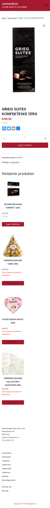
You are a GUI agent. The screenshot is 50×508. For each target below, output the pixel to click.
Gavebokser (7, 453)
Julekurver (6, 472)
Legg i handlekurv (25, 145)
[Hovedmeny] (46, 5)
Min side (5, 491)
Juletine (5, 476)
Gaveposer (6, 457)
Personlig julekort (9, 480)
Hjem (4, 18)
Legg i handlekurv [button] (13, 224)
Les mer (13, 283)
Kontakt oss (6, 487)
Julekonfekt (12, 18)
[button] (44, 25)
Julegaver (6, 461)
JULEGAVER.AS (10, 3)
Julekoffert (6, 465)
